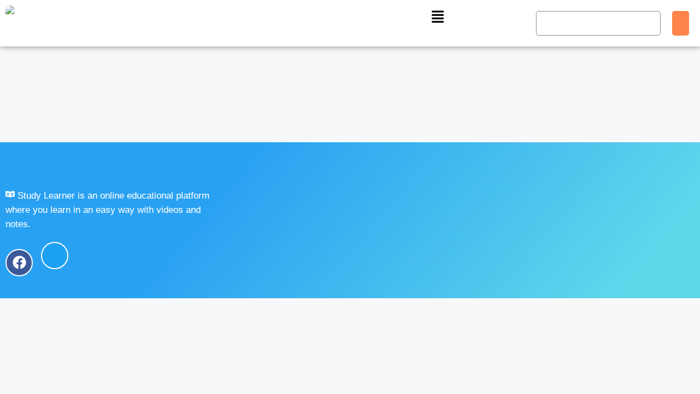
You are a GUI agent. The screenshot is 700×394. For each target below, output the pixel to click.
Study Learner (116, 167)
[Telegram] (161, 255)
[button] (437, 17)
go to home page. (97, 124)
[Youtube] (90, 255)
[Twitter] (54, 255)
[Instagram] (125, 255)
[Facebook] (19, 255)
